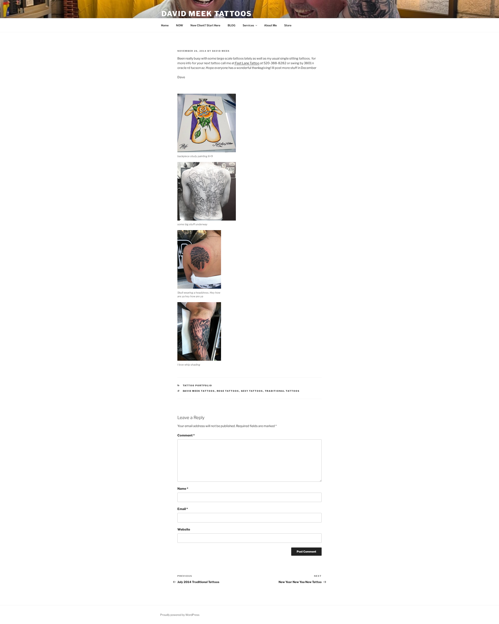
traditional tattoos (282, 391)
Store (287, 25)
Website (183, 529)
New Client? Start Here (205, 25)
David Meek (221, 51)
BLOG (231, 25)
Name (182, 488)
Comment (186, 435)
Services (248, 25)
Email (182, 509)
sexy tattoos (252, 391)
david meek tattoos (199, 391)
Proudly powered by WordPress (179, 614)
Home (165, 25)
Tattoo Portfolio (197, 385)
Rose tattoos (228, 391)
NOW (179, 25)
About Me (270, 25)
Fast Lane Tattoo (246, 63)
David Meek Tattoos (206, 13)
